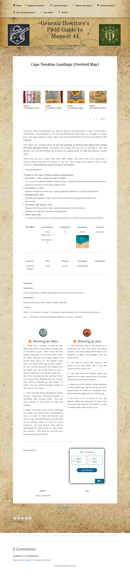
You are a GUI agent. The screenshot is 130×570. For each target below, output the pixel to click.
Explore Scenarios (36, 5)
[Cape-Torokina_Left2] (98, 102)
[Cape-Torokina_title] (32, 102)
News (19, 5)
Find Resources (107, 5)
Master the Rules (83, 5)
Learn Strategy (60, 5)
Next (102, 118)
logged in (29, 560)
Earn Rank (48, 12)
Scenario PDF (66, 507)
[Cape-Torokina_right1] (76, 102)
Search (64, 12)
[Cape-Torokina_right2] (54, 102)
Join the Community (26, 12)
